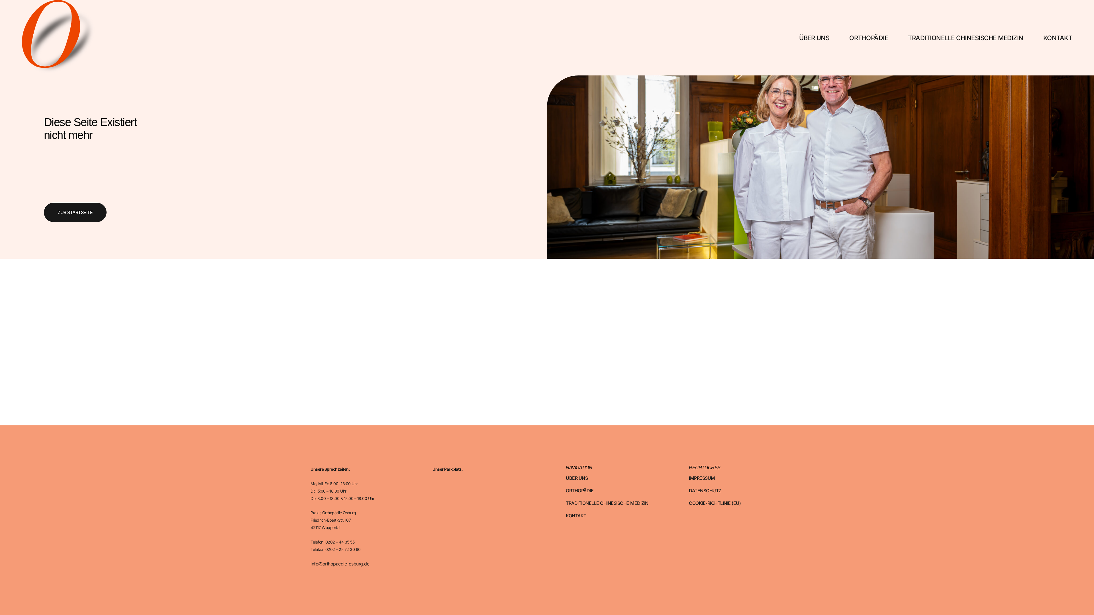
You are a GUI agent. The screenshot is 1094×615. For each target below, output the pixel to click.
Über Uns (814, 38)
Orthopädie (868, 38)
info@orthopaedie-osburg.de (340, 564)
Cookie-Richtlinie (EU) (715, 503)
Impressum (702, 478)
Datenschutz (705, 490)
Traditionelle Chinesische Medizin (965, 38)
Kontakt (1057, 38)
